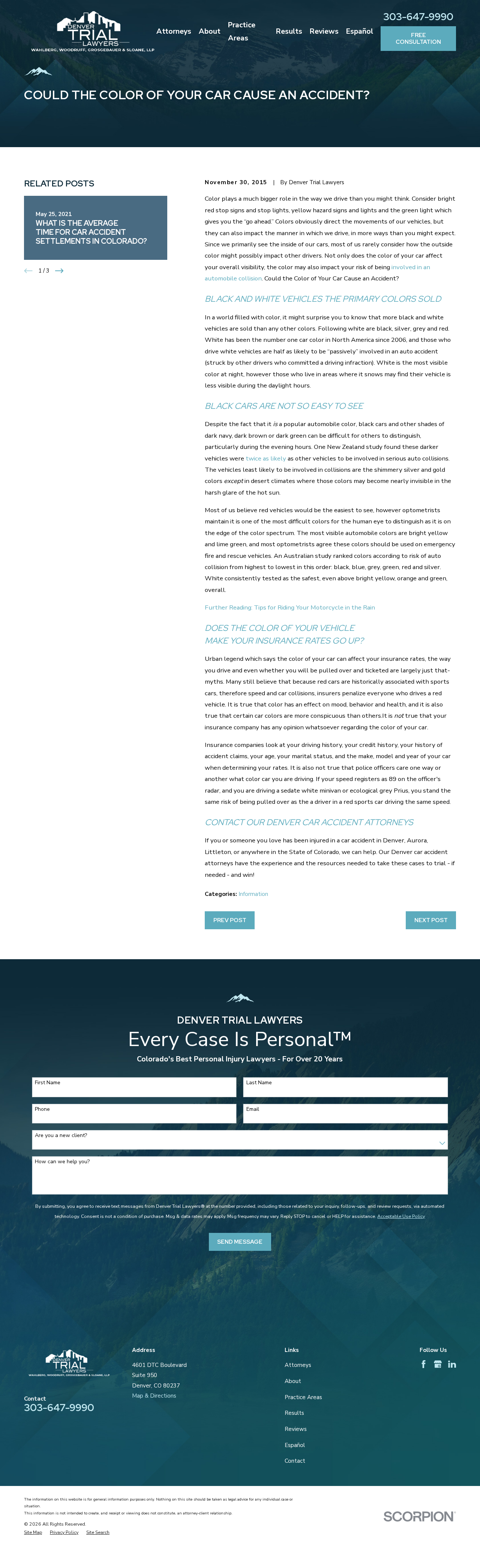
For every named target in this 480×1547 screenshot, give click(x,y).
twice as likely (266, 458)
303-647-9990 (418, 16)
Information (253, 894)
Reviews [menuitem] (324, 31)
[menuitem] (33, 1532)
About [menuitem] (209, 31)
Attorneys (298, 1365)
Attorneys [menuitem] (173, 31)
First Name (47, 1083)
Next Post (431, 920)
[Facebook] (424, 1364)
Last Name (259, 1083)
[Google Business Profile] (438, 1364)
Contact (295, 1461)
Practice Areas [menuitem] (241, 31)
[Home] (93, 31)
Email (252, 1109)
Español (295, 1445)
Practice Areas (303, 1397)
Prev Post (229, 920)
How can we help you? (62, 1162)
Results (294, 1413)
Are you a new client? (61, 1136)
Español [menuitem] (359, 31)
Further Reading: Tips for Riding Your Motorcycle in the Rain (290, 607)
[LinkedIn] (452, 1364)
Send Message (239, 1242)
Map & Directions (154, 1395)
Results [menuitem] (289, 31)
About (293, 1381)
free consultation (418, 38)
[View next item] (59, 271)
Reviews (296, 1429)
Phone (42, 1109)
